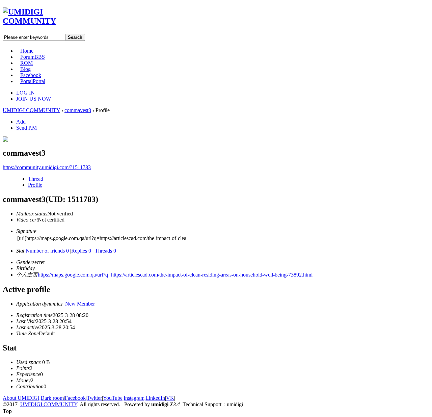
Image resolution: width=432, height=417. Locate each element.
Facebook (30, 75)
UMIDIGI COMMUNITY (31, 110)
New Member (80, 304)
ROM (26, 63)
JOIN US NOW (33, 99)
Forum (32, 57)
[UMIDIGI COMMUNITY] (39, 21)
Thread (35, 179)
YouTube (113, 398)
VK (170, 398)
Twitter (94, 398)
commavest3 (77, 110)
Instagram (134, 398)
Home (26, 51)
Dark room (52, 398)
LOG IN (25, 93)
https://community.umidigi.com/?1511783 (47, 167)
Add (21, 122)
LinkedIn (155, 398)
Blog (25, 69)
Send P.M (26, 128)
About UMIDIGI (21, 398)
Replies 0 (81, 251)
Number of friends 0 (47, 251)
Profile (35, 185)
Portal (32, 81)
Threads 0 (105, 251)
